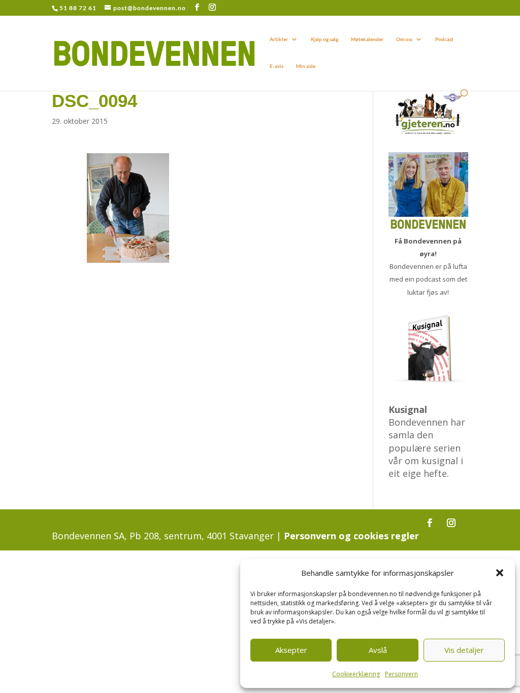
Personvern (401, 674)
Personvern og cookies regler (351, 536)
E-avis (276, 66)
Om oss (404, 39)
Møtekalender (367, 39)
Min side (305, 66)
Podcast (444, 39)
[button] (500, 573)
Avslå (378, 650)
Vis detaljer (464, 650)
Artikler (279, 39)
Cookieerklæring (356, 674)
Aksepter (291, 650)
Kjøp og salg (324, 39)
